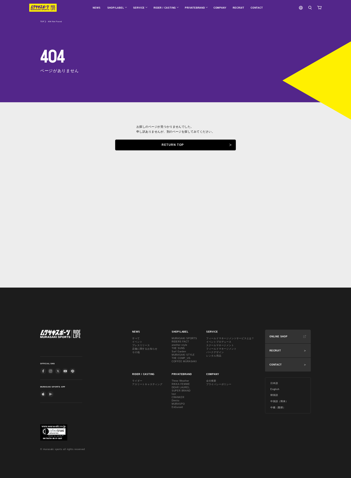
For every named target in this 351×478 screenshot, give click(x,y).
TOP (42, 21)
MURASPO (178, 403)
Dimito (175, 400)
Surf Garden (179, 351)
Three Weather (180, 380)
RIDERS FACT (180, 341)
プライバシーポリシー (218, 384)
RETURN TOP (173, 144)
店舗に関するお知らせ (144, 348)
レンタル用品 (213, 355)
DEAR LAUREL (181, 387)
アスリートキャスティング (147, 384)
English (274, 389)
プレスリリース (141, 345)
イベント (137, 341)
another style (179, 345)
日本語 (274, 383)
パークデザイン (215, 352)
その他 (136, 352)
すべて (136, 338)
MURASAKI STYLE (183, 354)
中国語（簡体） (279, 401)
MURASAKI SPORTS (184, 338)
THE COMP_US (181, 358)
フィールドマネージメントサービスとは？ (230, 338)
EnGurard (177, 407)
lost (174, 394)
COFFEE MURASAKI (184, 361)
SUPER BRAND (181, 390)
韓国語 (274, 395)
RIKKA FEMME (181, 384)
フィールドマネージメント (221, 348)
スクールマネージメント (220, 345)
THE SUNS (178, 348)
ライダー (137, 380)
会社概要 (211, 380)
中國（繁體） (278, 407)
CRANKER (178, 397)
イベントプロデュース (218, 341)
